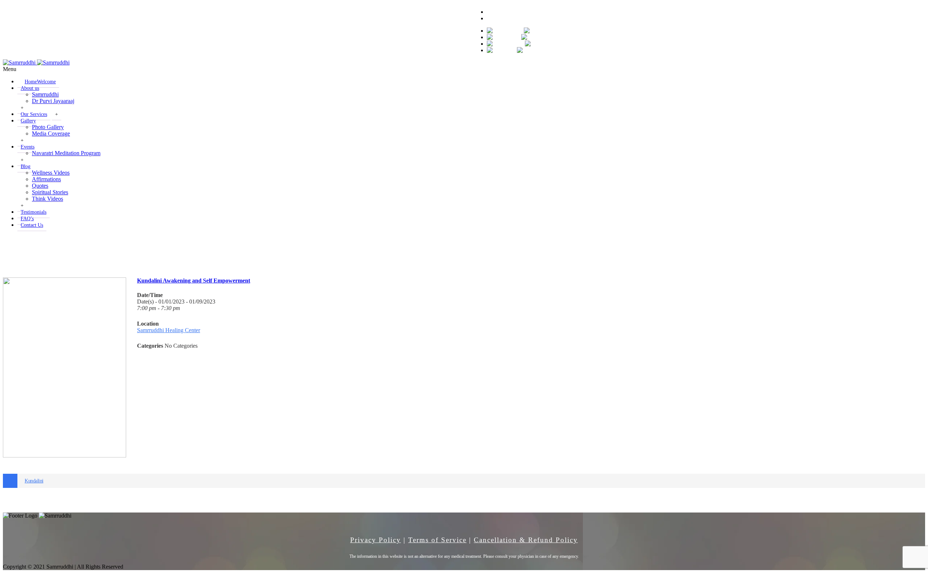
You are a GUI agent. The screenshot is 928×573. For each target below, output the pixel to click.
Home (40, 81)
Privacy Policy (375, 540)
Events (27, 147)
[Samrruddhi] (36, 62)
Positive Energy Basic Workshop (649, 250)
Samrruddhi (45, 94)
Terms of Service (437, 540)
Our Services (34, 114)
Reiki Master (836, 250)
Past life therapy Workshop (461, 250)
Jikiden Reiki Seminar (274, 250)
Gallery (28, 121)
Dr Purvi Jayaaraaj (53, 101)
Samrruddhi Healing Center (168, 330)
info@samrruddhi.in (76, 6)
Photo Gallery (48, 127)
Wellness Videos (51, 173)
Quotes (40, 186)
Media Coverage (51, 133)
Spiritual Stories (50, 192)
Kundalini (34, 481)
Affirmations (46, 179)
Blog (25, 166)
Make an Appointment (512, 18)
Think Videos (47, 199)
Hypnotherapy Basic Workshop (87, 250)
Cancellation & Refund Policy (526, 540)
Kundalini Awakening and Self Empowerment (193, 280)
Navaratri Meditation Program (66, 153)
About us (30, 88)
